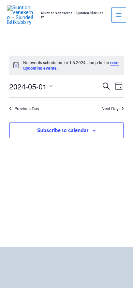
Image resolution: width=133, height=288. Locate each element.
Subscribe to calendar (62, 130)
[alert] (66, 65)
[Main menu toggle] (118, 15)
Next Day (110, 108)
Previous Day (26, 108)
